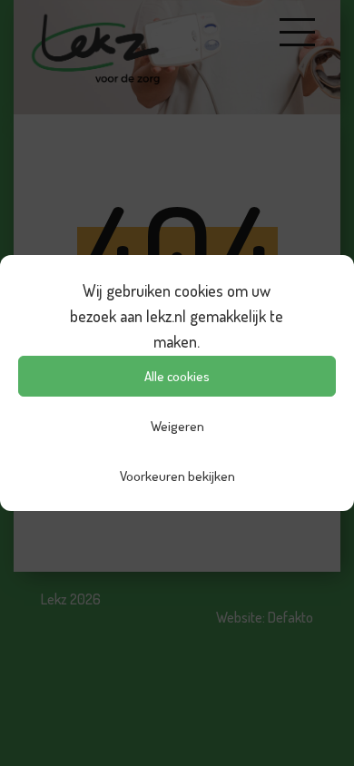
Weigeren (177, 426)
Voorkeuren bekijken (177, 476)
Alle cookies (177, 376)
